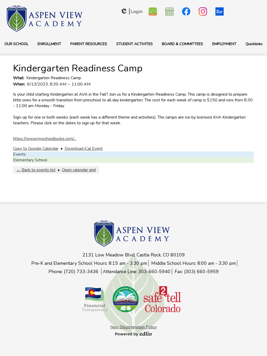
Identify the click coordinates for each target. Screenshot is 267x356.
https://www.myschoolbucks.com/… (44, 139)
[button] (16, 43)
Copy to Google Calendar (35, 148)
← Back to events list (36, 170)
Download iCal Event (84, 148)
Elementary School (30, 160)
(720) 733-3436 (82, 271)
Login (131, 11)
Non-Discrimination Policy (133, 327)
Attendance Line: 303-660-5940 (137, 271)
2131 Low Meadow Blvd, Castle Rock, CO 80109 (133, 255)
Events (19, 154)
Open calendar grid (79, 170)
